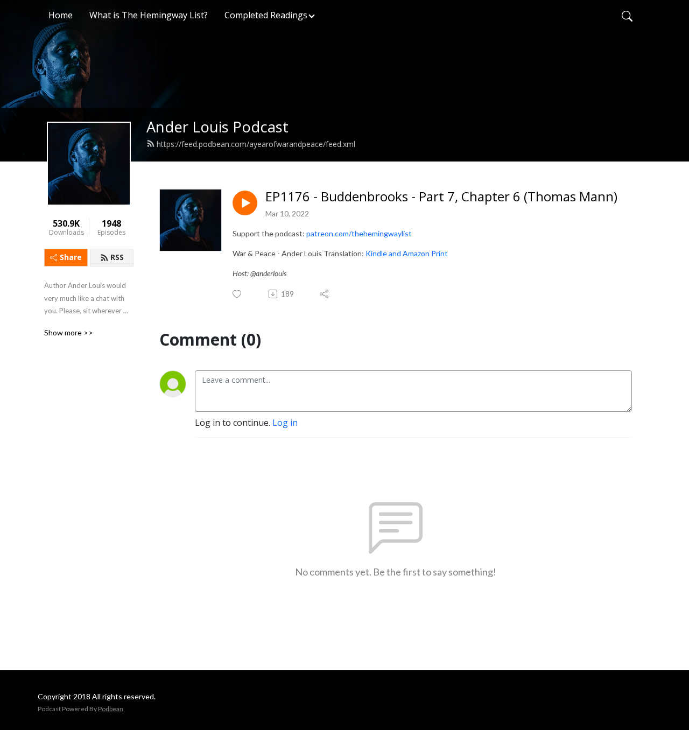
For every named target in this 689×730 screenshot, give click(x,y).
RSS (117, 257)
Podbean (110, 709)
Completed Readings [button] (265, 15)
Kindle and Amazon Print (406, 253)
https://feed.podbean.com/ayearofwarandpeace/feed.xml (256, 144)
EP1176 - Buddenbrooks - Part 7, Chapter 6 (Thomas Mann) (441, 197)
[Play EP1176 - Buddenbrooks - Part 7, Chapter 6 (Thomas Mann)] (245, 203)
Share (71, 257)
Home (60, 15)
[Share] (325, 294)
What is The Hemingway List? (148, 15)
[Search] (627, 15)
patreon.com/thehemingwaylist (359, 233)
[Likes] (237, 294)
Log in (285, 423)
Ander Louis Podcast (217, 127)
